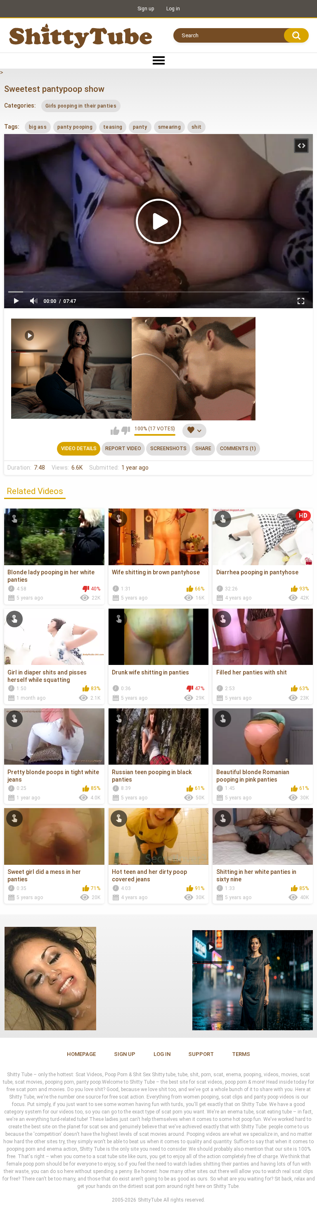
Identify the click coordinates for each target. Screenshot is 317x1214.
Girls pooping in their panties (80, 106)
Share (203, 448)
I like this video (115, 431)
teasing (112, 127)
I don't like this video (125, 431)
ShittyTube (150, 1200)
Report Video (123, 448)
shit (196, 127)
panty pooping (74, 127)
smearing (169, 127)
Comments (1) (238, 448)
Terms (241, 1054)
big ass (38, 127)
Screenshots (168, 448)
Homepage (81, 1054)
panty (140, 127)
